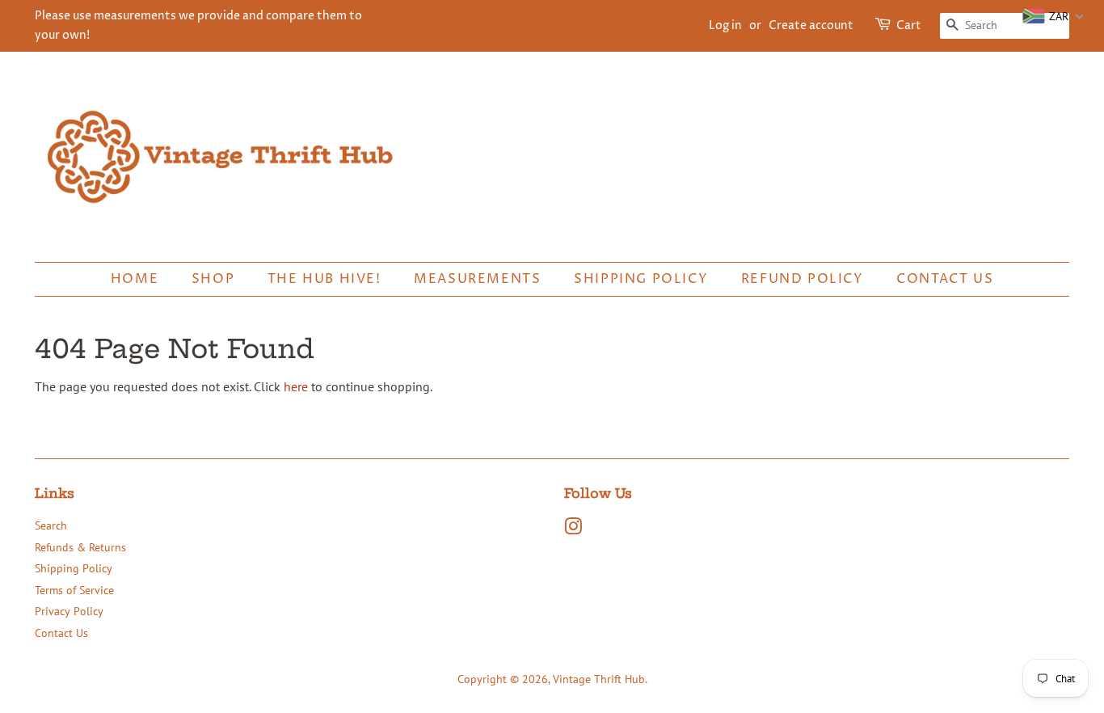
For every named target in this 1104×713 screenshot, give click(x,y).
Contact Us (944, 279)
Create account (811, 25)
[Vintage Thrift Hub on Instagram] (573, 529)
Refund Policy (802, 279)
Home (134, 279)
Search (51, 525)
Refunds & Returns (80, 547)
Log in (725, 25)
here (296, 386)
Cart (908, 25)
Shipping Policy (641, 279)
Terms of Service (74, 590)
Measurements (477, 279)
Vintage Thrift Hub (599, 679)
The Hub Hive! (324, 279)
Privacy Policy (69, 611)
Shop (213, 279)
